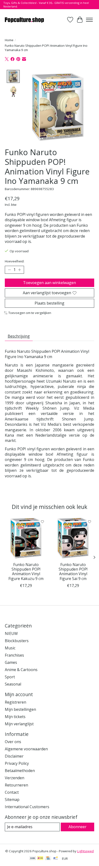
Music (10, 648)
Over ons (13, 741)
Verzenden (14, 777)
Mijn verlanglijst (19, 723)
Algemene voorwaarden (26, 749)
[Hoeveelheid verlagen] (9, 269)
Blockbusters (17, 640)
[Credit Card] (48, 858)
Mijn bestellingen (20, 709)
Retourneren (16, 785)
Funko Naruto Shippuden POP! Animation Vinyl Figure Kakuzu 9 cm (25, 571)
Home (9, 40)
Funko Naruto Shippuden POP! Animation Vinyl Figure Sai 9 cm (73, 571)
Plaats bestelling (49, 303)
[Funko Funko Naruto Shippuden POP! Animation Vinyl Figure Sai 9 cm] (73, 538)
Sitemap (12, 799)
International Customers (27, 806)
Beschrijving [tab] (19, 336)
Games (11, 662)
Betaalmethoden (20, 770)
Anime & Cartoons (21, 669)
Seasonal (13, 684)
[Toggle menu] (89, 20)
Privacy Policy (17, 763)
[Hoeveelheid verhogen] (19, 269)
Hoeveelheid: (14, 261)
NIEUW (11, 633)
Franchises (14, 655)
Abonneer (77, 826)
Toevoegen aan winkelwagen (49, 282)
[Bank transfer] (33, 858)
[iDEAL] (40, 858)
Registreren (15, 702)
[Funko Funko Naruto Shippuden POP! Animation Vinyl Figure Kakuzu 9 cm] (26, 538)
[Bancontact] (56, 858)
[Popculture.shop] (24, 20)
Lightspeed (85, 851)
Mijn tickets (15, 716)
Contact (12, 792)
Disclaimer (14, 756)
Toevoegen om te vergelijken (29, 313)
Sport (10, 676)
